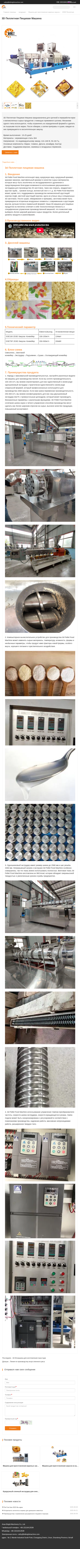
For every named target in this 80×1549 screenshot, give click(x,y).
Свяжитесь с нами (10, 152)
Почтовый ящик (10, 1387)
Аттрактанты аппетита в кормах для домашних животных (23, 1510)
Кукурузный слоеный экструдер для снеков (21, 1491)
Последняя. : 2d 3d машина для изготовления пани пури (24, 1358)
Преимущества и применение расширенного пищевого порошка (26, 1514)
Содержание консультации (14, 1402)
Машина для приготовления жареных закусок (44, 12)
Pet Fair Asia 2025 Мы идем (13, 1507)
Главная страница (9, 12)
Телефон (8, 1395)
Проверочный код (11, 1419)
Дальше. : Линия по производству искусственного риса (23, 1361)
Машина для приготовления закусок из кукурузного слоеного (60, 1466)
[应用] (67, 7)
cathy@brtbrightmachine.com (13, 2)
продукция (22, 12)
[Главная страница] (4, 7)
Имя (6, 1379)
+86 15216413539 (63, 2)
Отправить (12, 1428)
